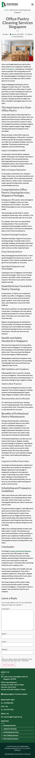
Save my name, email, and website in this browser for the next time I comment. (17, 659)
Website (4, 649)
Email (4, 641)
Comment (6, 609)
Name (4, 633)
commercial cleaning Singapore (20, 551)
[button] (32, 4)
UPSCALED (27, 754)
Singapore (11, 69)
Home (6, 10)
